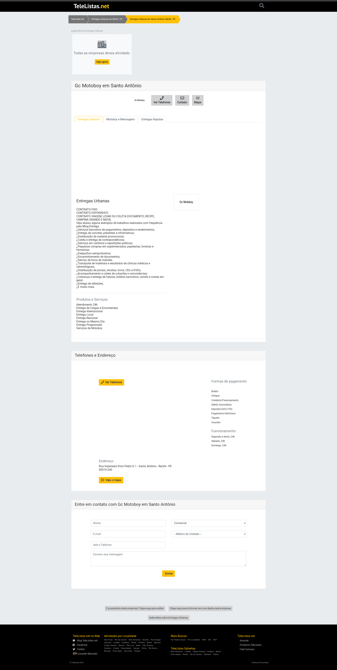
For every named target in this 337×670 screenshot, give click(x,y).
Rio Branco (153, 648)
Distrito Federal (199, 651)
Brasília (146, 640)
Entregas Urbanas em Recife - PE (106, 19)
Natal (138, 645)
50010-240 (105, 469)
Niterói (218, 651)
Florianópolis (126, 648)
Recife (133, 642)
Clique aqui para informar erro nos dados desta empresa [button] (200, 608)
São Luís (130, 645)
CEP (215, 640)
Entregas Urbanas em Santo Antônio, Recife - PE (152, 19)
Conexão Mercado (87, 653)
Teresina (107, 648)
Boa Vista (128, 651)
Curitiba (116, 642)
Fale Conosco (247, 649)
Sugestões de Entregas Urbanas (87, 31)
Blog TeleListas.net (87, 640)
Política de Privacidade (260, 663)
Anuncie (244, 640)
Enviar (168, 573)
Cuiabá (116, 648)
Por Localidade (194, 640)
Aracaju (136, 648)
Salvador (107, 642)
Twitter (81, 649)
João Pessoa (147, 645)
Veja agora (102, 61)
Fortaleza (125, 642)
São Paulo (108, 640)
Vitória (144, 648)
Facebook (81, 644)
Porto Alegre (156, 640)
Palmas (137, 651)
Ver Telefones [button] (113, 382)
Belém (149, 642)
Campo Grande (110, 645)
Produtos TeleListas (250, 644)
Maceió (121, 645)
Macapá (107, 651)
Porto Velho (117, 651)
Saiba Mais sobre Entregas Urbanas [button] (168, 617)
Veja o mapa (113, 480)
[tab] (89, 119)
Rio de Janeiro (121, 640)
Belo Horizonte (135, 640)
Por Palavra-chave (178, 640)
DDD (204, 640)
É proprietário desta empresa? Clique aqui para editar (135, 608)
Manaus (157, 642)
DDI (209, 640)
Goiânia (141, 642)
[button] (161, 100)
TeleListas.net (77, 19)
